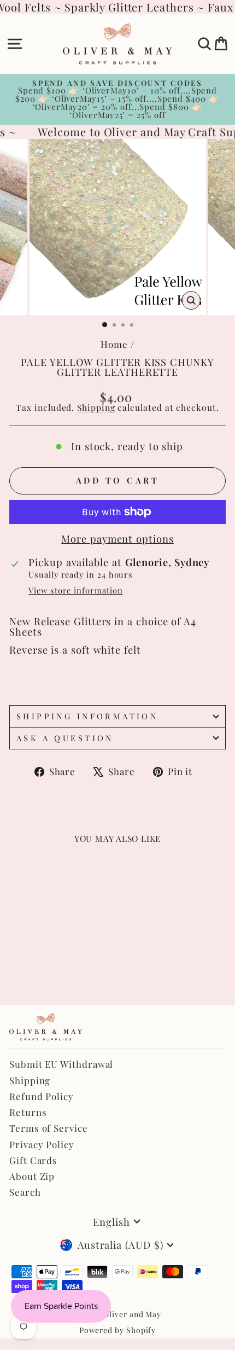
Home (114, 344)
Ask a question (65, 737)
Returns (27, 1112)
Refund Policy (41, 1096)
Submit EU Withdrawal (61, 1064)
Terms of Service (48, 1128)
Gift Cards (33, 1160)
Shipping (96, 407)
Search (25, 1192)
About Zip (32, 1176)
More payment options (117, 539)
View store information (75, 590)
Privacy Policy (41, 1144)
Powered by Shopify (117, 1330)
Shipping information (87, 716)
